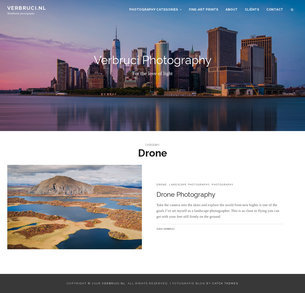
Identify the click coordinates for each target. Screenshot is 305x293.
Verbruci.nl (26, 8)
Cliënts (252, 9)
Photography (222, 184)
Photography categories (153, 9)
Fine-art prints (203, 9)
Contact (274, 9)
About (232, 9)
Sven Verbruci (165, 229)
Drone (161, 184)
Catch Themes (225, 283)
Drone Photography (185, 194)
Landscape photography (189, 184)
